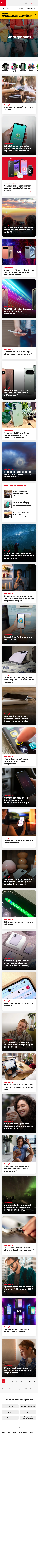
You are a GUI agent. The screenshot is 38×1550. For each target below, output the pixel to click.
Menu (35, 3)
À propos (23, 1432)
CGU (14, 1432)
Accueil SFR (3, 3)
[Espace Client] (30, 3)
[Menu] (35, 3)
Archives (6, 1432)
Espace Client (30, 3)
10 (25, 1381)
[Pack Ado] (19, 176)
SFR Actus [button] (5, 8)
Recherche (16, 3)
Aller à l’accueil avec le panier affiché (21, 3)
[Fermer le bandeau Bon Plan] (36, 15)
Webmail (25, 3)
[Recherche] (16, 3)
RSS (31, 1432)
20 (30, 1381)
